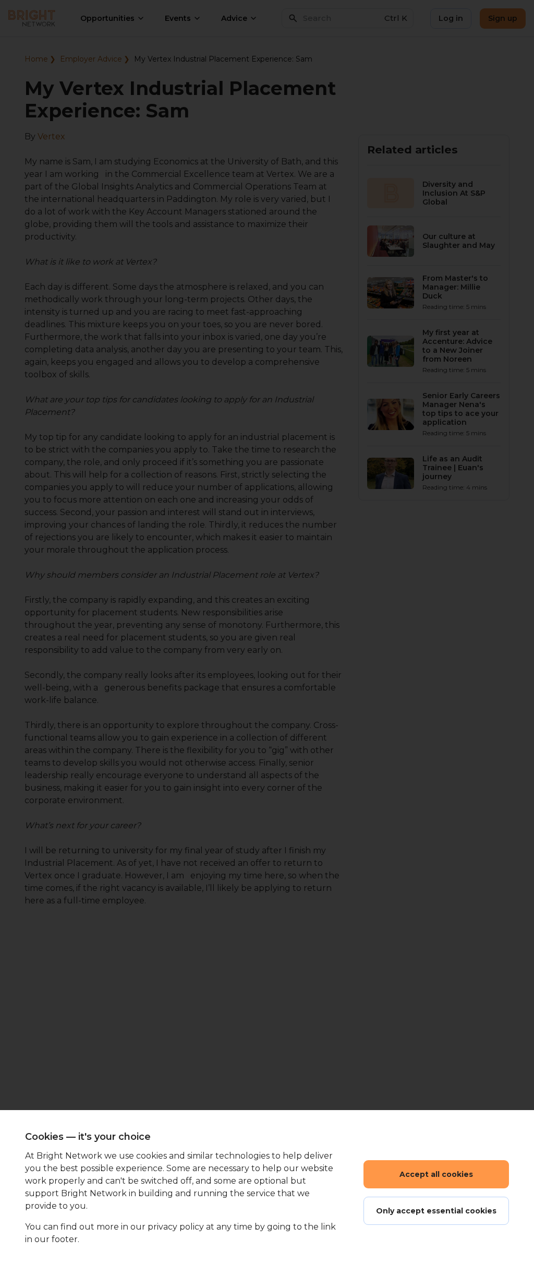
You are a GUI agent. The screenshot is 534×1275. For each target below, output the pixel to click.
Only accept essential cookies (436, 1211)
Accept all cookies (436, 1174)
